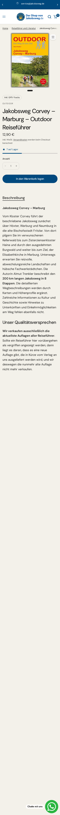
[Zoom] (53, 37)
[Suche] (49, 16)
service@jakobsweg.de (32, 3)
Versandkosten (20, 139)
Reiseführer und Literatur (24, 28)
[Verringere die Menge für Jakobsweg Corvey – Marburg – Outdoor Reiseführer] (5, 165)
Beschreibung (13, 198)
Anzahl (6, 158)
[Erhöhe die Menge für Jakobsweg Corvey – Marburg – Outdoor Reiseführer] (16, 165)
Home (5, 28)
